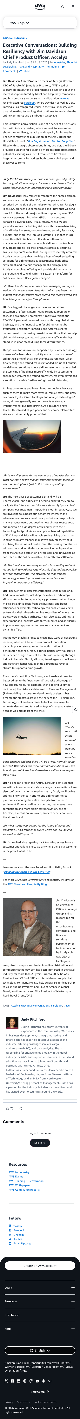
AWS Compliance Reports (24, 1189)
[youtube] (37, 1381)
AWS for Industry (19, 1172)
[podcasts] (43, 1381)
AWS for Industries (15, 38)
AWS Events (16, 1176)
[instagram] (24, 1381)
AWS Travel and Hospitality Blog (27, 884)
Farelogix (29, 102)
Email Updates (21, 1243)
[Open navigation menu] (6, 7)
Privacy (9, 1402)
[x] (6, 1381)
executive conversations (35, 1005)
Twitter (17, 1226)
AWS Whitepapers (19, 1185)
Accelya (64, 98)
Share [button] (26, 71)
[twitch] (31, 1381)
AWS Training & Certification (26, 1180)
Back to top (38, 1391)
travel (66, 1005)
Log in (38, 1142)
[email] (49, 1381)
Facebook (18, 1230)
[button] (19, 22)
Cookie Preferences (44, 1402)
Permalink (53, 66)
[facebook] (12, 1381)
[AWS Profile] (73, 7)
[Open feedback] (75, 709)
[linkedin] (18, 1381)
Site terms (23, 1402)
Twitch (17, 1239)
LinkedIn (18, 1234)
